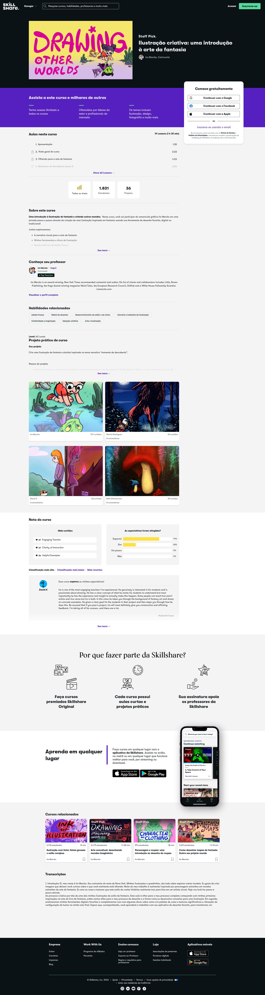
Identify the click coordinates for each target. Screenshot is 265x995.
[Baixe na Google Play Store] (154, 773)
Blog (51, 964)
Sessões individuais (162, 960)
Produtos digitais (161, 956)
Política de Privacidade (198, 135)
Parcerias (88, 956)
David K (43, 589)
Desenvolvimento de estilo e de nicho (92, 315)
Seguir (53, 268)
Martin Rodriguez (114, 434)
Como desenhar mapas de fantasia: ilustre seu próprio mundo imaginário (198, 853)
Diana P (33, 498)
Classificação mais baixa (70, 570)
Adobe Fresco (37, 315)
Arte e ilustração (93, 321)
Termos (139, 980)
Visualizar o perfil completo (43, 295)
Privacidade (126, 980)
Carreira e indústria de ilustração (133, 315)
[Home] (11, 6)
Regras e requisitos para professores (129, 961)
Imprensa (53, 960)
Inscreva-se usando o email (214, 127)
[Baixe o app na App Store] (202, 953)
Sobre (51, 951)
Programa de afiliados (94, 951)
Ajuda (115, 980)
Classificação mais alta (41, 570)
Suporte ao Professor (128, 956)
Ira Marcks (47, 268)
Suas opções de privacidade (160, 980)
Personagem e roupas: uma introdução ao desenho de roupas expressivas (153, 853)
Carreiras (53, 956)
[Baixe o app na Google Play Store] (202, 962)
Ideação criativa (70, 321)
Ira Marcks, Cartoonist (157, 57)
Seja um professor (126, 951)
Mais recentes (94, 570)
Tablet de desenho (59, 315)
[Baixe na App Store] (125, 773)
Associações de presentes (165, 951)
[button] (35, 5)
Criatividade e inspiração (43, 321)
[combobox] (80, 6)
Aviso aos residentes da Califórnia (134, 983)
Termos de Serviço (228, 133)
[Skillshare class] (66, 830)
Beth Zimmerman (114, 498)
